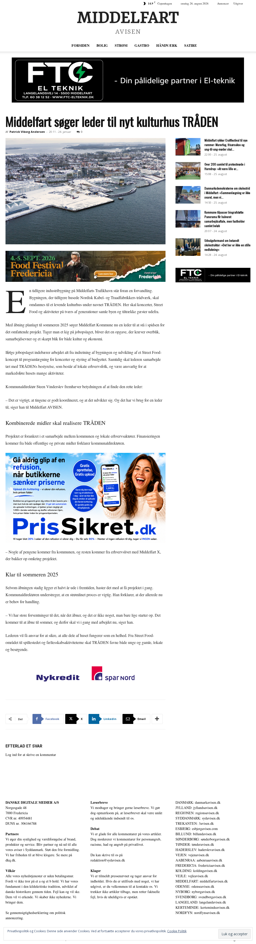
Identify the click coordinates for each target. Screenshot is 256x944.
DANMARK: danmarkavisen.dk (198, 802)
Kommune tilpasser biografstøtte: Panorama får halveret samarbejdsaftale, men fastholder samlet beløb (224, 219)
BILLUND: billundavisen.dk (196, 833)
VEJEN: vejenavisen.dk (192, 854)
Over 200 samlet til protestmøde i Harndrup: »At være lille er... (224, 166)
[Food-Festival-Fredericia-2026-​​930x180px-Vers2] (86, 266)
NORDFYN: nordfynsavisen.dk (198, 912)
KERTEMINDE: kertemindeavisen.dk (203, 907)
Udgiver (238, 3)
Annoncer (223, 3)
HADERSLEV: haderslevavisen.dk (200, 849)
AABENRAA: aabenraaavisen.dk (199, 860)
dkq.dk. (11, 860)
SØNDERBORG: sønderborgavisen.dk (203, 839)
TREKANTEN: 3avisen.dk (195, 823)
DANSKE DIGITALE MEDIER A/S (32, 802)
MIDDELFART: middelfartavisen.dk (202, 881)
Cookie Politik (176, 931)
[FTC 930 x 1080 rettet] (128, 80)
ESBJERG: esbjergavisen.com (197, 828)
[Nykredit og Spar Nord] (86, 674)
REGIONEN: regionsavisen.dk (197, 812)
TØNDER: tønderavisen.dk (195, 844)
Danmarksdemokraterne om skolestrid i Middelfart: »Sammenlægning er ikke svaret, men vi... (227, 192)
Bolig (102, 45)
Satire (190, 45)
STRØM (121, 45)
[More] (157, 719)
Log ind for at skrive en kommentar (31, 754)
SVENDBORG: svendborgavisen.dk (201, 896)
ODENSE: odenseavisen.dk (195, 886)
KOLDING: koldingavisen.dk (196, 870)
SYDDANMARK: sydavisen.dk (198, 818)
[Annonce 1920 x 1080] (86, 498)
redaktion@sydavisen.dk (107, 860)
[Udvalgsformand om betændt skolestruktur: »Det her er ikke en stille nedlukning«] (188, 247)
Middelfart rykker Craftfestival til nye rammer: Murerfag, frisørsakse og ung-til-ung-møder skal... (226, 144)
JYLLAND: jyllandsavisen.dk (197, 807)
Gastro (141, 45)
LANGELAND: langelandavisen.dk (201, 902)
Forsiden (81, 45)
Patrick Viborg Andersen (27, 132)
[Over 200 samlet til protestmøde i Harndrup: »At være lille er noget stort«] (188, 171)
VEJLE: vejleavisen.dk (192, 875)
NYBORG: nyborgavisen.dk (195, 891)
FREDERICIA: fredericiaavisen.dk (200, 865)
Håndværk (166, 45)
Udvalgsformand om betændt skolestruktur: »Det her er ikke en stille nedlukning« (227, 245)
